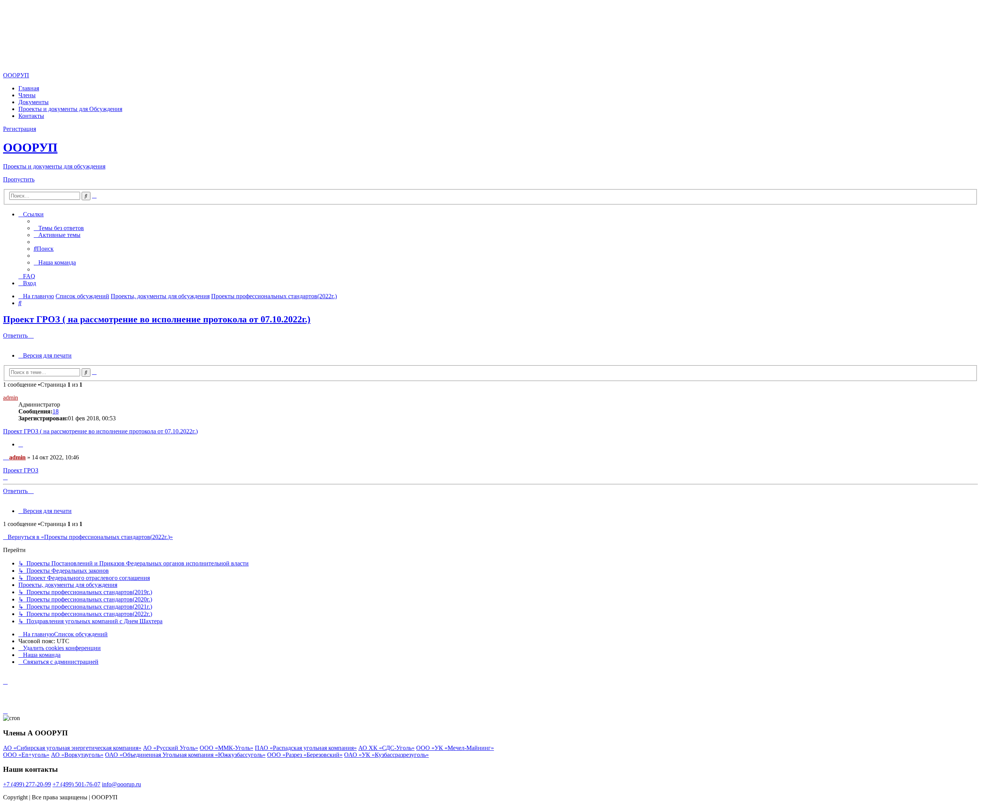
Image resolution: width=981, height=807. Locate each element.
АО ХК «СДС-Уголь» (386, 748)
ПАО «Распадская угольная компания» (306, 748)
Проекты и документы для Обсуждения (70, 109)
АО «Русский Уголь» (170, 748)
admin (10, 397)
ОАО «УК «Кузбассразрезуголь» (386, 754)
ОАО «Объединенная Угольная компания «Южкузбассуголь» (185, 754)
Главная (28, 88)
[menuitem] (59, 228)
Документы (33, 102)
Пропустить (18, 179)
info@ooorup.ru (121, 784)
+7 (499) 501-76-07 (76, 784)
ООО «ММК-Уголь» (226, 748)
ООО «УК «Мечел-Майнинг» (455, 748)
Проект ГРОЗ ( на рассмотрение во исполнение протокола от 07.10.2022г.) (156, 319)
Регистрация (19, 129)
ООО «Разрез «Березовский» (305, 754)
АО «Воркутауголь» (77, 754)
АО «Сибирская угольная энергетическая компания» (72, 748)
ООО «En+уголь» (26, 754)
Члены (27, 95)
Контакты (31, 116)
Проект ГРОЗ (20, 470)
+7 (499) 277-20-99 (27, 784)
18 (55, 411)
